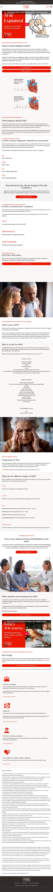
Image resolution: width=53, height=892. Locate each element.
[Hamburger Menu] (1, 6)
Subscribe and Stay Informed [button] (26, 196)
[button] (26, 263)
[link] (26, 67)
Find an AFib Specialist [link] (25, 552)
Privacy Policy (16, 883)
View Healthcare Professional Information (25, 3)
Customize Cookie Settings (34, 883)
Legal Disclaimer (24, 883)
